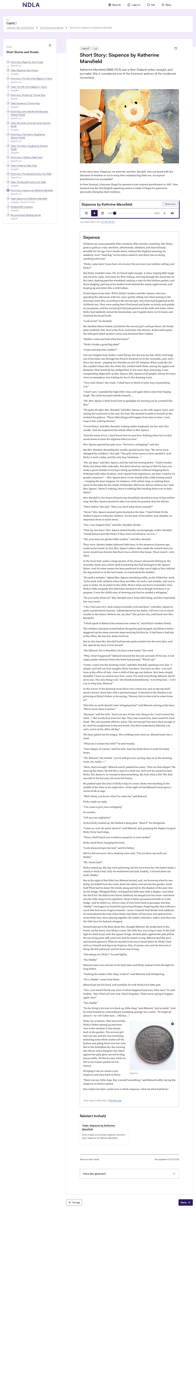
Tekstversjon (170, 204)
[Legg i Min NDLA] (176, 48)
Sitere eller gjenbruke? (94, 1173)
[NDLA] (31, 5)
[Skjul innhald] (50, 45)
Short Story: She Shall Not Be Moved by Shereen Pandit (29, 113)
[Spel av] (94, 213)
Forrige (76, 1202)
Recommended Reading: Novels (26, 215)
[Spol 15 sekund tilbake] (86, 213)
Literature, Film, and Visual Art (20, 27)
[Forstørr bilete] (172, 1023)
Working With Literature (22, 206)
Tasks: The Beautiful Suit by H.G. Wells (28, 182)
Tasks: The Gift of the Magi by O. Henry (29, 86)
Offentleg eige (115, 1100)
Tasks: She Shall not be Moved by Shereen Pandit (31, 124)
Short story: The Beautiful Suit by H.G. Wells (31, 173)
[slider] (114, 213)
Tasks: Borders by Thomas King (25, 103)
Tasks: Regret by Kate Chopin (24, 70)
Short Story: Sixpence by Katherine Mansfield (32, 190)
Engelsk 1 (11, 22)
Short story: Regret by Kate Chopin (27, 62)
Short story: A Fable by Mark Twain (27, 157)
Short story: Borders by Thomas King (28, 95)
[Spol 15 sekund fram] (102, 213)
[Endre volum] (172, 213)
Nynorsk (116, 4)
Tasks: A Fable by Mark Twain (24, 165)
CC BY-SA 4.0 (108, 222)
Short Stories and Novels (51, 27)
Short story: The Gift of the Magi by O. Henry (31, 78)
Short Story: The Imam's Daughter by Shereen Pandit (28, 136)
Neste (183, 1202)
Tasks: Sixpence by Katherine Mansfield (29, 198)
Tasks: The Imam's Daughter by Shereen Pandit (29, 147)
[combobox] (164, 213)
